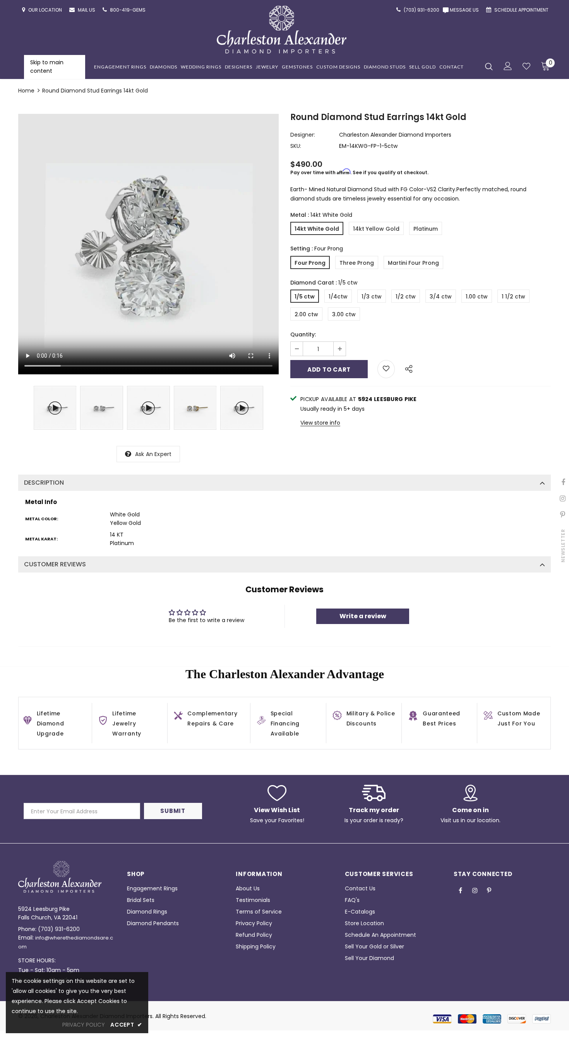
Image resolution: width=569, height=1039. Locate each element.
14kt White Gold (317, 229)
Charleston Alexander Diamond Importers (395, 135)
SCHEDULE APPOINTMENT (522, 10)
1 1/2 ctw (513, 296)
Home (26, 90)
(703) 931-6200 (59, 929)
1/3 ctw (372, 296)
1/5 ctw (305, 296)
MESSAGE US (465, 10)
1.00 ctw (477, 296)
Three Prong (356, 263)
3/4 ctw (441, 296)
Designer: (302, 135)
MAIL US (87, 10)
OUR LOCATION (45, 10)
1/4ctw (338, 296)
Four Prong (310, 263)
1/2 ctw (406, 296)
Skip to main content (46, 66)
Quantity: (303, 334)
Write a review (362, 616)
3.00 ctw (344, 314)
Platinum (425, 229)
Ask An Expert (153, 454)
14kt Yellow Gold (376, 229)
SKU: (295, 146)
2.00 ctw (306, 314)
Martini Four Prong (413, 263)
